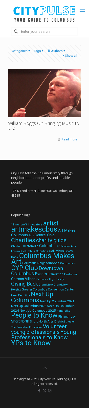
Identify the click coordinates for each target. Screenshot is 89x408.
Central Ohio (45, 235)
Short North (20, 321)
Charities (23, 240)
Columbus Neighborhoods (40, 263)
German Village (23, 279)
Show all (71, 55)
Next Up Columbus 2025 (38, 310)
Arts (31, 235)
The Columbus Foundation (26, 327)
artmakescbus (34, 229)
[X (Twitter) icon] (44, 391)
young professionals (35, 332)
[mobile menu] (82, 10)
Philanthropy (67, 316)
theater (70, 321)
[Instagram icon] (50, 391)
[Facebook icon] (39, 391)
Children (16, 246)
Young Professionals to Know (43, 334)
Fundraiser (70, 274)
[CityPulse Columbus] (44, 12)
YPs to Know (31, 343)
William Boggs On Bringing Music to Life (43, 125)
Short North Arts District (47, 321)
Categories (19, 51)
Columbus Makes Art (42, 259)
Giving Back (24, 284)
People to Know (34, 315)
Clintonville (30, 246)
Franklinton (55, 274)
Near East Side (20, 295)
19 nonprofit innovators (27, 224)
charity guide (51, 240)
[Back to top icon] (44, 368)
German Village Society (50, 279)
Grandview (46, 284)
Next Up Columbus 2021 (57, 301)
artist (51, 223)
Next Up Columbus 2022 (28, 306)
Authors (57, 51)
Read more (69, 139)
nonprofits (63, 310)
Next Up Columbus (32, 297)
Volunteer (55, 326)
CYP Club (24, 268)
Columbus (48, 245)
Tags (37, 51)
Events (41, 274)
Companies (67, 263)
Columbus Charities (34, 251)
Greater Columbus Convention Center (48, 289)
